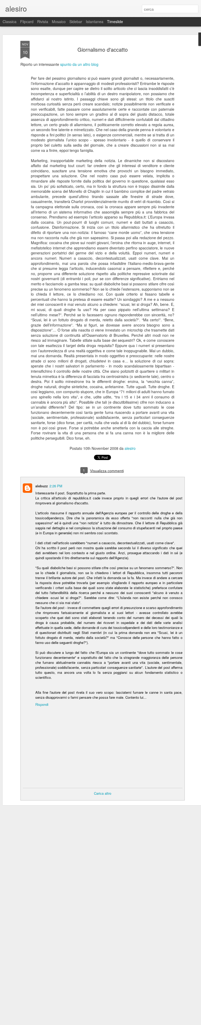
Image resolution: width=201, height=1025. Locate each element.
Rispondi (41, 704)
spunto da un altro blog (79, 64)
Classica (9, 21)
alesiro (130, 448)
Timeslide (115, 21)
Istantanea (94, 21)
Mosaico (59, 21)
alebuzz (41, 485)
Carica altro (102, 793)
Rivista (42, 21)
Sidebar (75, 21)
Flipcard (27, 21)
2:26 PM (55, 485)
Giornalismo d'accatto (102, 49)
